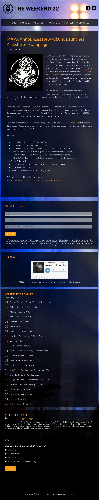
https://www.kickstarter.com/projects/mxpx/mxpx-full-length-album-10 (40, 180)
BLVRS (27, 312)
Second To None (17, 302)
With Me (14, 341)
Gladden (29, 355)
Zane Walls (22, 399)
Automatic (14, 307)
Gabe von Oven (22, 326)
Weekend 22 (46, 494)
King (12, 326)
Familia (13, 394)
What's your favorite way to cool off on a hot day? (25, 446)
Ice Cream (12, 457)
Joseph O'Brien (27, 316)
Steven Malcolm (41, 350)
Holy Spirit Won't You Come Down (24, 379)
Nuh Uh (13, 399)
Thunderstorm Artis (26, 365)
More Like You (16, 312)
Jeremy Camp (29, 404)
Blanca (27, 389)
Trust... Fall (14, 316)
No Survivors (15, 404)
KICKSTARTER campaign (69, 123)
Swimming (12, 450)
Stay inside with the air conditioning (22, 461)
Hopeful (32, 360)
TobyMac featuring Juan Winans (33, 384)
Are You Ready (16, 389)
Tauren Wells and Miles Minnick (38, 302)
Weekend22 (31, 8)
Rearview (14, 384)
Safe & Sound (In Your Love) (21, 350)
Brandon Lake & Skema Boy (30, 336)
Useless (13, 365)
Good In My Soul (17, 355)
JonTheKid (44, 379)
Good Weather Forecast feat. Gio (35, 370)
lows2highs (14, 370)
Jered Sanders (33, 375)
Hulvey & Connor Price (30, 307)
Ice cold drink (13, 453)
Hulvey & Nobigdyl (26, 331)
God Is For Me (16, 346)
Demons (14, 321)
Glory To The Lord (17, 375)
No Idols (13, 336)
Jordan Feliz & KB (25, 394)
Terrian (27, 346)
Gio (20, 341)
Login (71, 494)
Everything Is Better (18, 360)
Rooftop (13, 331)
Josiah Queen (24, 321)
